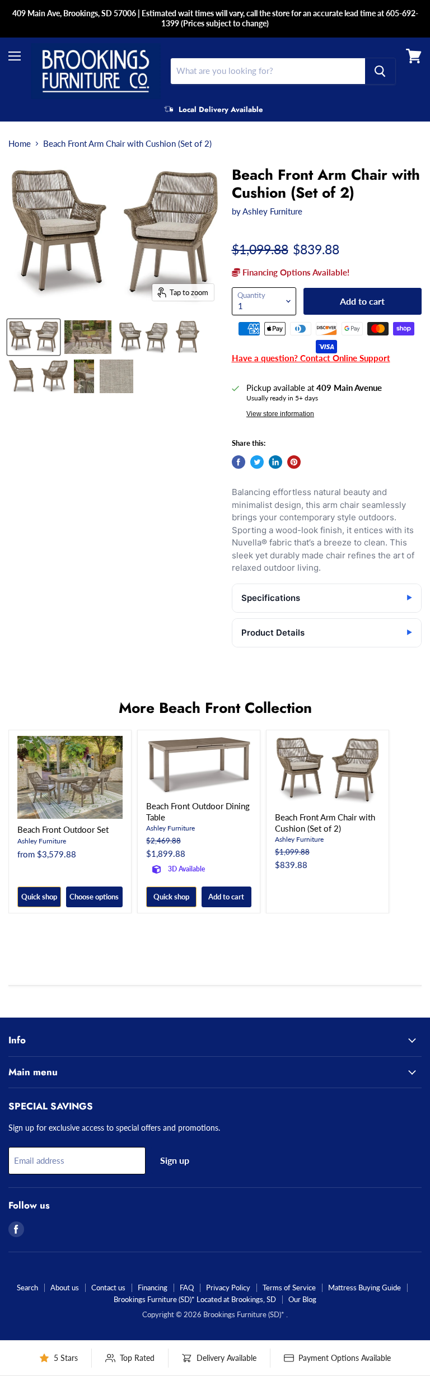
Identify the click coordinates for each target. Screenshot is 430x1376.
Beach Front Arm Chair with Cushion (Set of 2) (325, 822)
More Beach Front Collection (215, 708)
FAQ (187, 1287)
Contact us (108, 1287)
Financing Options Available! (294, 272)
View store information (280, 414)
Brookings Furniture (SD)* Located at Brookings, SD (195, 1299)
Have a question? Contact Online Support (311, 358)
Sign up (174, 1160)
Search (27, 1287)
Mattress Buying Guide (364, 1287)
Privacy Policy (228, 1287)
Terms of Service (289, 1287)
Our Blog (302, 1299)
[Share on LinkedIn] (275, 462)
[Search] (380, 71)
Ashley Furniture (272, 211)
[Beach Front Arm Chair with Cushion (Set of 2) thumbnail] (33, 337)
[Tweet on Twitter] (257, 462)
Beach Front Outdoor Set (63, 829)
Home (19, 143)
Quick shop (39, 896)
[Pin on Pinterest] (294, 462)
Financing (152, 1287)
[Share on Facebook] (238, 462)
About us (64, 1287)
